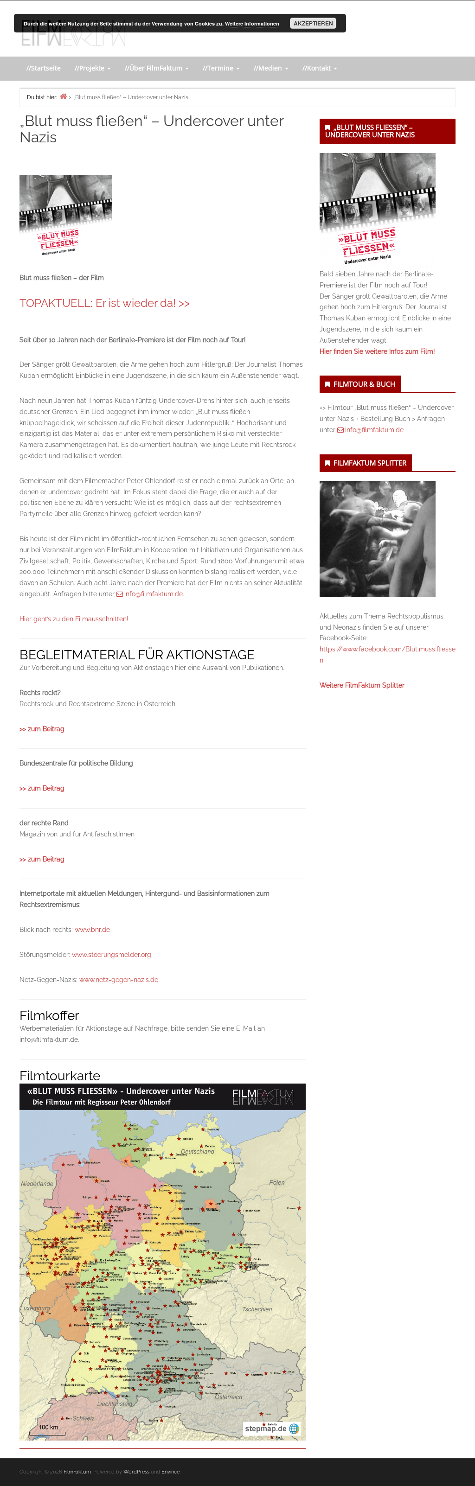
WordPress (136, 1472)
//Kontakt (317, 68)
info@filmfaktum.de (153, 594)
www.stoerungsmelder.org (111, 954)
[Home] (63, 96)
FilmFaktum (77, 1472)
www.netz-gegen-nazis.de (118, 979)
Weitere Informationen (252, 23)
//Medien (269, 68)
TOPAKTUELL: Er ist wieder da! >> (104, 303)
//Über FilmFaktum (154, 68)
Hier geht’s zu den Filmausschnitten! (73, 619)
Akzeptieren (313, 23)
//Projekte (90, 68)
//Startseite (43, 68)
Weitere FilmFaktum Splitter (362, 685)
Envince (170, 1472)
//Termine (219, 68)
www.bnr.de (92, 929)
